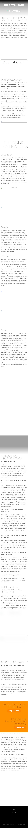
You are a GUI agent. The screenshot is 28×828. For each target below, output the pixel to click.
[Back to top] (14, 811)
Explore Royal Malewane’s (9, 362)
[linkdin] (19, 817)
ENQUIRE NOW (14, 711)
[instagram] (15, 817)
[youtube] (12, 817)
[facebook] (8, 817)
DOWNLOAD (20, 728)
